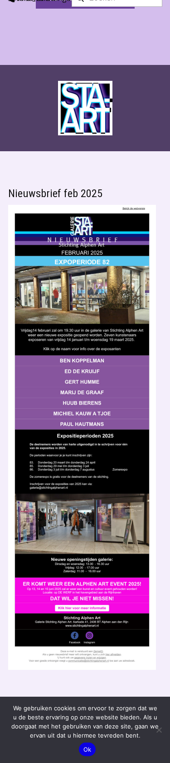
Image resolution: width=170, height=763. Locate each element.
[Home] (85, 108)
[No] (158, 729)
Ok (87, 749)
